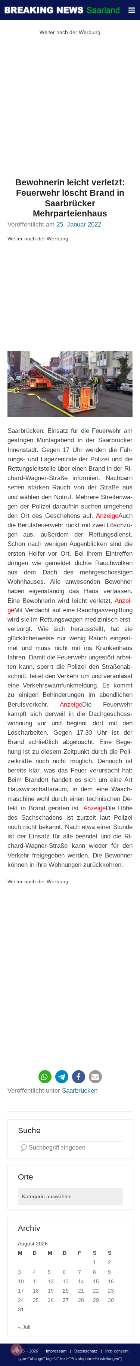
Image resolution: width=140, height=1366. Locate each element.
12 (51, 1281)
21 (81, 1291)
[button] (45, 1076)
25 (36, 1300)
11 (35, 1281)
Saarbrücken (79, 1090)
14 (81, 1281)
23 (111, 1291)
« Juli (24, 1327)
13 (66, 1281)
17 (21, 1291)
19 (51, 1291)
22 (96, 1291)
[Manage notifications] (16, 1350)
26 (51, 1300)
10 (21, 1281)
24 (21, 1300)
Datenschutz (85, 1351)
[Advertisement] (70, 107)
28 (81, 1300)
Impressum (56, 1351)
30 (111, 1300)
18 (36, 1291)
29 (96, 1300)
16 (111, 1281)
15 (96, 1281)
